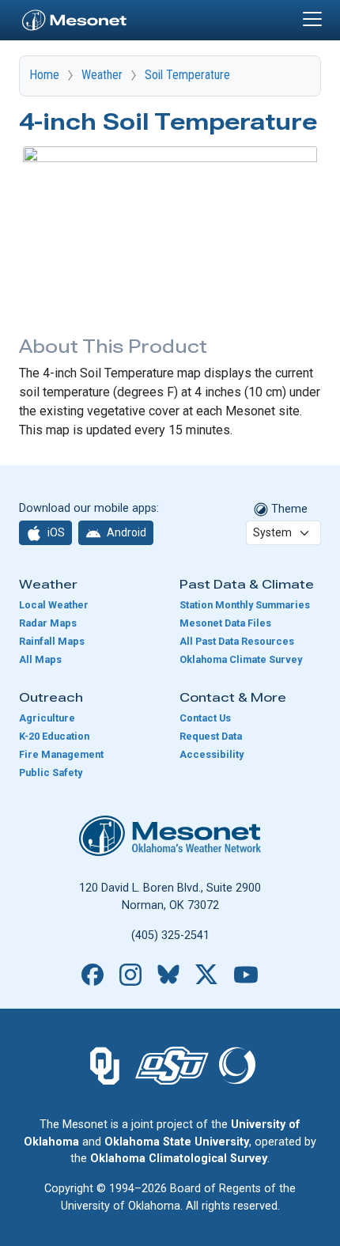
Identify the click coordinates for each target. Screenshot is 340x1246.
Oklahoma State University (176, 1142)
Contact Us (205, 718)
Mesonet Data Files (225, 623)
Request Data (210, 736)
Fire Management (61, 754)
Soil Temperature (187, 74)
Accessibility (211, 754)
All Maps (40, 659)
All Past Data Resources (236, 641)
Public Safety (50, 772)
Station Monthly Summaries (244, 605)
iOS (55, 532)
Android (125, 532)
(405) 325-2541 (170, 935)
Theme (288, 509)
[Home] (74, 18)
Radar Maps (48, 623)
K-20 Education (54, 736)
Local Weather (54, 605)
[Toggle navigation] (312, 19)
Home (44, 74)
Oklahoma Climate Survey (240, 659)
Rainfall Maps (52, 641)
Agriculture (47, 718)
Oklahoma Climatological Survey (178, 1158)
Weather (102, 74)
